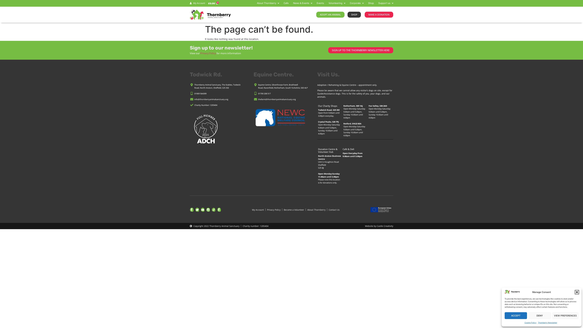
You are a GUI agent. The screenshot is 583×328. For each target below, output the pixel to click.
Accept (515, 315)
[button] (576, 292)
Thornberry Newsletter (547, 322)
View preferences (565, 315)
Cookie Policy (530, 322)
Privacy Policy (208, 53)
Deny (540, 315)
